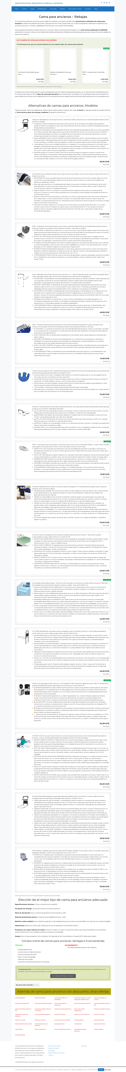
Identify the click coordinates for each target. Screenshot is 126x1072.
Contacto (88, 9)
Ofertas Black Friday (74, 9)
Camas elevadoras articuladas (23, 1023)
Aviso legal (51, 1050)
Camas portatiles (98, 1029)
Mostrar (36, 985)
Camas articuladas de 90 (22, 1003)
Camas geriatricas (59, 1023)
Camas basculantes (59, 1014)
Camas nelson (19, 1029)
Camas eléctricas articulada (62, 1020)
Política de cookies (53, 1048)
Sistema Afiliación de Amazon (56, 1053)
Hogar (32, 9)
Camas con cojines (99, 1014)
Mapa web (84, 1046)
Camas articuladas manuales (102, 1009)
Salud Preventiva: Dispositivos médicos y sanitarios (39, 3)
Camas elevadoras (99, 1020)
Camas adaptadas (20, 997)
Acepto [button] (101, 1069)
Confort (24, 9)
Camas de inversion (40, 1020)
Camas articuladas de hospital (43, 1003)
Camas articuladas (40, 997)
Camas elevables (79, 1020)
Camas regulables (20, 1035)
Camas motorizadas (99, 1023)
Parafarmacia (42, 9)
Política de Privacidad (54, 1046)
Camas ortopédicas (40, 1029)
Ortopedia (53, 9)
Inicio (16, 9)
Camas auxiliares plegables (42, 1014)
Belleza (62, 9)
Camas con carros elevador (81, 1014)
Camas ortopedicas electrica (62, 1029)
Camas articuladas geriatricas (62, 1009)
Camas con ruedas (20, 1020)
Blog (95, 9)
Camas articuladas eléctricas (82, 1003)
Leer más (107, 1069)
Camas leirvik (78, 1023)
